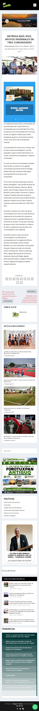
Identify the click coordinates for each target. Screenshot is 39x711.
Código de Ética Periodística (12, 508)
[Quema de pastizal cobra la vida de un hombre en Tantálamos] (6, 594)
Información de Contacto (12, 502)
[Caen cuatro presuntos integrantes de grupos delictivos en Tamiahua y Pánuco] (6, 621)
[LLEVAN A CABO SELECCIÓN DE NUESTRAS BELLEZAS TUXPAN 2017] (19, 339)
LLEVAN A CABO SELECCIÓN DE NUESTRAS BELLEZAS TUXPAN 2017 (17, 352)
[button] (35, 707)
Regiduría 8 (20, 615)
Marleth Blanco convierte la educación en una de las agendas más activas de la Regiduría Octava (22, 611)
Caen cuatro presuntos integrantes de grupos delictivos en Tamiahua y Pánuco (22, 620)
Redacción (19, 46)
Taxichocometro (26, 605)
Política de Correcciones (11, 513)
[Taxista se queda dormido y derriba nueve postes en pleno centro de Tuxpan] (6, 603)
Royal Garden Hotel (19, 109)
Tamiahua (19, 597)
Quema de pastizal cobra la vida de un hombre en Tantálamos (21, 594)
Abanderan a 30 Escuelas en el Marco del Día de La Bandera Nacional (19, 437)
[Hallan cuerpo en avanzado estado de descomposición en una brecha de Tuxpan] (6, 584)
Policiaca (19, 588)
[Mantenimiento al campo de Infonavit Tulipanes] (19, 396)
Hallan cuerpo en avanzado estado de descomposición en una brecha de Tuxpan (21, 585)
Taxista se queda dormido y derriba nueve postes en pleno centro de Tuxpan (22, 602)
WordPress (19, 706)
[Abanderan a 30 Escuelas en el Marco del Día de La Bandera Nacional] (19, 424)
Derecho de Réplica (10, 516)
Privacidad (7, 505)
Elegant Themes (18, 704)
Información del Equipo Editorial (14, 510)
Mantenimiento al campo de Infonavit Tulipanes (17, 409)
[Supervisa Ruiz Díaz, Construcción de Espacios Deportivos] (19, 367)
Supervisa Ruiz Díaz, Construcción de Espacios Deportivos (19, 380)
